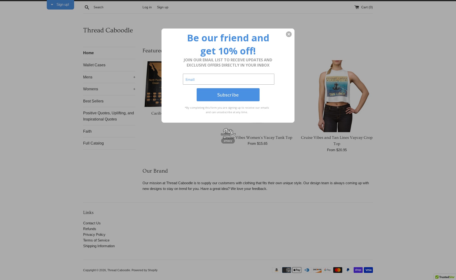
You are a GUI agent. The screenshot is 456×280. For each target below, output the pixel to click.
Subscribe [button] (228, 94)
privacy (228, 140)
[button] (289, 34)
